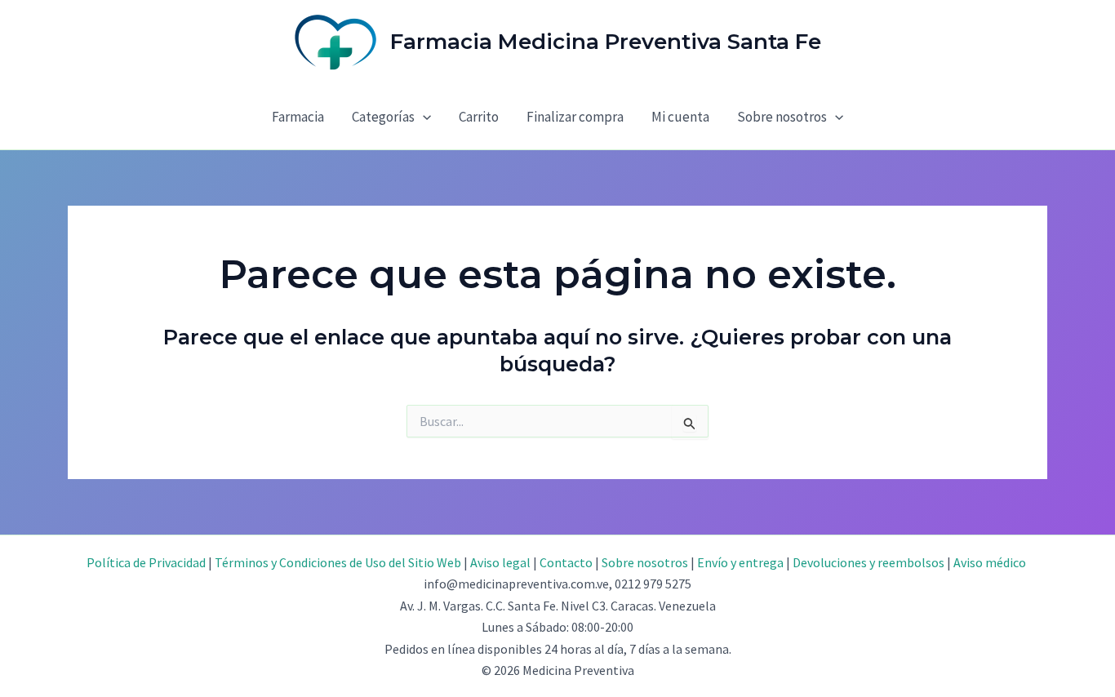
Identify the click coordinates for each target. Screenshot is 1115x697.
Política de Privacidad (146, 562)
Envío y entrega (740, 562)
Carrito (479, 117)
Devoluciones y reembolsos (868, 562)
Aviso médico (989, 562)
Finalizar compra (575, 117)
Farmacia (298, 117)
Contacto (566, 562)
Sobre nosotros (782, 117)
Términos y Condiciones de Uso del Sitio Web (338, 562)
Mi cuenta (680, 117)
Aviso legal (500, 562)
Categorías (383, 117)
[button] (423, 116)
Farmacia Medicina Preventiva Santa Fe (605, 42)
